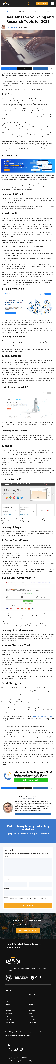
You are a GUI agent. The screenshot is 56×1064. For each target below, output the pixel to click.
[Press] (8, 978)
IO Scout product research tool (42, 716)
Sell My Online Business (27, 930)
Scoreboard (8, 1019)
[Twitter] (10, 1049)
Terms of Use (9, 1061)
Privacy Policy (28, 1061)
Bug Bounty (32, 1022)
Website (7, 889)
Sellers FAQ (32, 1004)
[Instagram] (21, 1049)
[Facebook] (6, 1049)
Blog (6, 1001)
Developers (32, 1019)
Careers (7, 1016)
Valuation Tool (33, 998)
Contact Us (8, 1010)
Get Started (41, 3)
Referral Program (10, 1022)
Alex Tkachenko (12, 27)
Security (31, 1013)
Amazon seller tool (20, 99)
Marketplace (8, 995)
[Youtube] (16, 1049)
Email (31, 880)
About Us (8, 998)
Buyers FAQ (32, 1001)
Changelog (32, 1010)
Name (6, 880)
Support (31, 1016)
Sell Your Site (32, 995)
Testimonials (9, 1013)
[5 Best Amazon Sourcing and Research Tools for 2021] (28, 64)
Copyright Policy (18, 1061)
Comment (8, 856)
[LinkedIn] (33, 814)
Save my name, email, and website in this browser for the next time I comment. (28, 899)
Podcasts (7, 1004)
